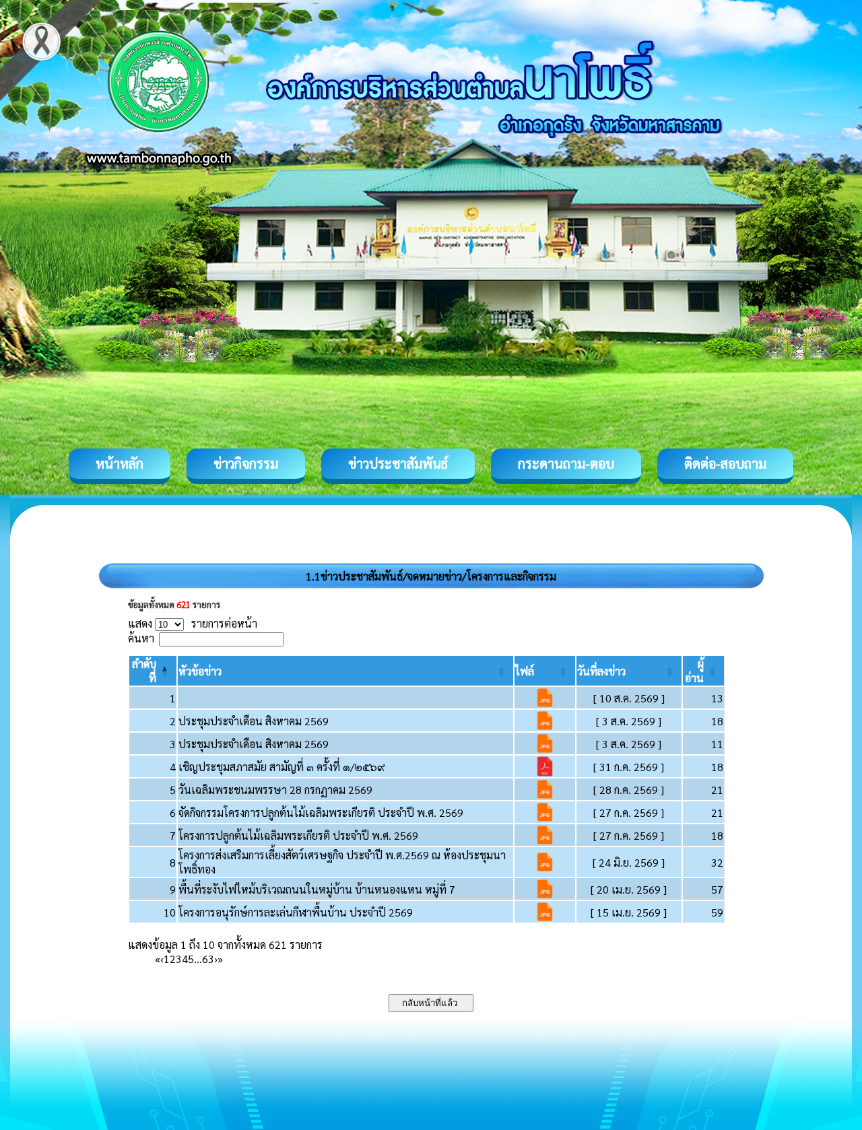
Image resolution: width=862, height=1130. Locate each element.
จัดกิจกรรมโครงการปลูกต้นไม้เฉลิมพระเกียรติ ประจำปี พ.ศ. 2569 (320, 812)
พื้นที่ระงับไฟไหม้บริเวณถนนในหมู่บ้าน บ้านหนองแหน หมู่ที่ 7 (316, 889)
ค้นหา (141, 638)
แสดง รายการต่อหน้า (192, 623)
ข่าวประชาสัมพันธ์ (398, 463)
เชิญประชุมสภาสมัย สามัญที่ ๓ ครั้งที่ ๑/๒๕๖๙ (281, 767)
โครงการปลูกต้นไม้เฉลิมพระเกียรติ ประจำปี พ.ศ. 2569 (298, 835)
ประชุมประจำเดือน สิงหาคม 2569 (253, 721)
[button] (200, 671)
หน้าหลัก (119, 463)
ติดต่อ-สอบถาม (725, 463)
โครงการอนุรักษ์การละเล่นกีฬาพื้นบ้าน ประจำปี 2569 (295, 912)
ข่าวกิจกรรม (245, 463)
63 (208, 959)
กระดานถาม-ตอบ (566, 463)
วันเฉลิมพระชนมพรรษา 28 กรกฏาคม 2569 (275, 790)
